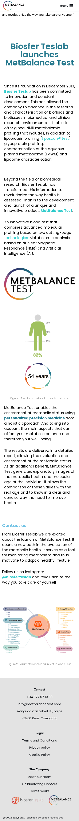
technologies (16, 237)
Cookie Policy (39, 754)
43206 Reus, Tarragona (40, 718)
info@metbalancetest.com (39, 704)
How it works (39, 791)
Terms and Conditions (39, 740)
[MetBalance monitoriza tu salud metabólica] (13, 5)
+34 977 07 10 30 (39, 697)
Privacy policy (39, 747)
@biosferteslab (16, 577)
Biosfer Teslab (17, 91)
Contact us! (15, 525)
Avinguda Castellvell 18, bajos (39, 711)
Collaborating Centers (39, 784)
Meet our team (39, 777)
